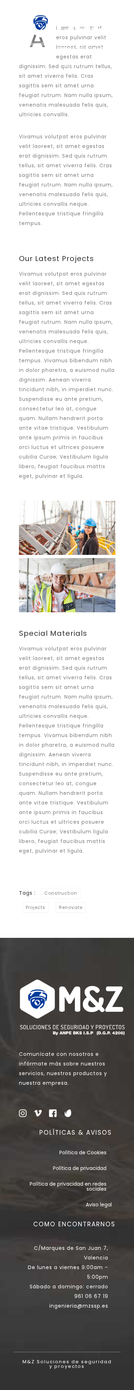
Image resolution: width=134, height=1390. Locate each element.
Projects (35, 907)
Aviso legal (99, 1204)
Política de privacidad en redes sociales (68, 1186)
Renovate (71, 907)
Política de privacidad (79, 1168)
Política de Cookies (82, 1152)
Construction (60, 893)
